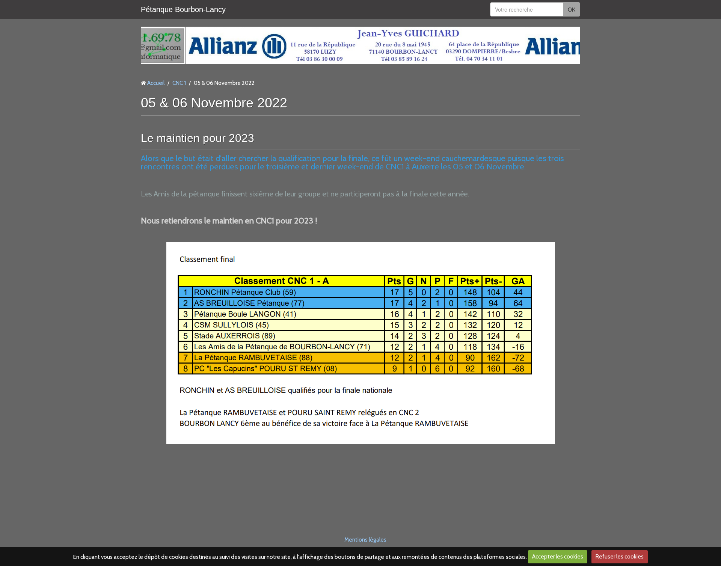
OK (571, 9)
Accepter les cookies (557, 556)
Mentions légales (365, 539)
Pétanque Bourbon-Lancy (183, 9)
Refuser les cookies (620, 556)
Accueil (155, 83)
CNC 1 (179, 83)
